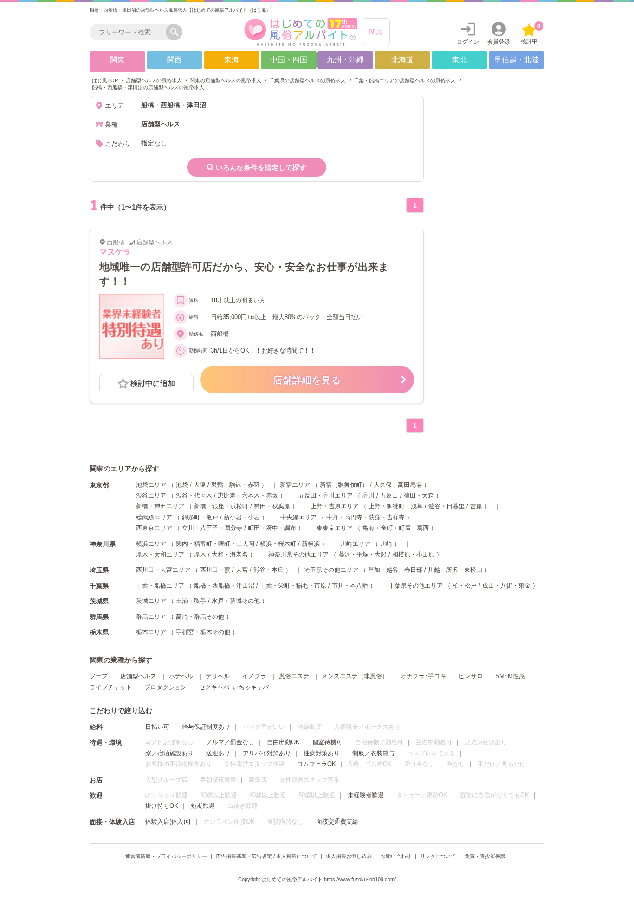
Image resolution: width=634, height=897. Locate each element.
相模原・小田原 (413, 554)
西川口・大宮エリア (163, 569)
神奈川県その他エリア (298, 554)
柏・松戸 (465, 585)
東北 (459, 60)
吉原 (476, 506)
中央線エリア (298, 517)
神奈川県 (103, 544)
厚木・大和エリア (160, 554)
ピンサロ (471, 676)
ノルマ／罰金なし (230, 742)
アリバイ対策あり (267, 753)
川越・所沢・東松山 (455, 569)
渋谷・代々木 (194, 495)
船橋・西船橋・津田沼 (224, 585)
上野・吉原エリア (335, 506)
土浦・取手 (191, 600)
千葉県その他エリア (415, 585)
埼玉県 (99, 570)
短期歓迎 (203, 805)
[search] (130, 32)
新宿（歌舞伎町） (344, 484)
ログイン (468, 42)
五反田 (389, 495)
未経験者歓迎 (366, 795)
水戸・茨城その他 (236, 600)
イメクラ (254, 676)
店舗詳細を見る (307, 380)
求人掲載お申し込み (349, 856)
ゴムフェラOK (316, 763)
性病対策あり (322, 753)
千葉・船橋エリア (160, 585)
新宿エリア (295, 484)
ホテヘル (181, 676)
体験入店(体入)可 (168, 821)
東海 (231, 60)
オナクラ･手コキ (423, 676)
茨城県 (99, 601)
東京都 (99, 485)
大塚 (200, 484)
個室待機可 (327, 742)
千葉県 (99, 585)
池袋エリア (151, 484)
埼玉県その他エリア (331, 569)
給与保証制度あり (206, 726)
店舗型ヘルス (138, 676)
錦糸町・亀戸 (200, 517)
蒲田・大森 (419, 495)
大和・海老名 (230, 554)
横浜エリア (151, 543)
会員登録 (498, 42)
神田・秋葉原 (272, 506)
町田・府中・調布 (272, 527)
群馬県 (99, 617)
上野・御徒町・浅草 (396, 506)
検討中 (531, 34)
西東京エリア (154, 527)
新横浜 (311, 543)
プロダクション (165, 687)
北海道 (402, 60)
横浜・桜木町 (278, 543)
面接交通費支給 (337, 821)
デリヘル (218, 676)
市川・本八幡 (350, 585)
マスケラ (115, 252)
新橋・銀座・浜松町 (221, 506)
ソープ (99, 676)
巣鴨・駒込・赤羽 (235, 484)
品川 (368, 495)
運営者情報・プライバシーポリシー (166, 856)
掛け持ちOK (161, 805)
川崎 (386, 543)
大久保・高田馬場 (398, 484)
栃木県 (99, 632)
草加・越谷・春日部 (395, 569)
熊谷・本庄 (268, 569)
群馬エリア (151, 616)
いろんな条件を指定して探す (261, 167)
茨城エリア (151, 600)
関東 (375, 32)
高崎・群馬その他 (200, 616)
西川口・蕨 (215, 569)
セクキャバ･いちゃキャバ (234, 687)
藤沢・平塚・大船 (362, 554)
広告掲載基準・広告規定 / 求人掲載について (266, 856)
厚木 (200, 554)
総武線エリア (154, 517)
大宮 (242, 569)
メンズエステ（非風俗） (355, 676)
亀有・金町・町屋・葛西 (395, 527)
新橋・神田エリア (160, 506)
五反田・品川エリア (325, 495)
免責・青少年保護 (485, 856)
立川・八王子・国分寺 (212, 527)
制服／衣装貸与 (373, 753)
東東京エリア (335, 527)
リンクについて (438, 856)
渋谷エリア (151, 495)
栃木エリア (151, 632)
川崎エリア (355, 543)
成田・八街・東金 (506, 585)
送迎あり (218, 753)
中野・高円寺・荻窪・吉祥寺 (365, 517)
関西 (174, 60)
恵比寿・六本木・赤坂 (248, 495)
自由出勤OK (283, 742)
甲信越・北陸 (516, 60)
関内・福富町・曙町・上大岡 (215, 543)
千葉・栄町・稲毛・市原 (293, 585)
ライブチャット (111, 687)
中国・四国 (288, 60)
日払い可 (157, 726)
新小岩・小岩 (242, 517)
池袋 (182, 484)
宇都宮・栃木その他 (203, 632)
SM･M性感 (510, 676)
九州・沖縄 (345, 60)
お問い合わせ (396, 856)
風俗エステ (294, 676)
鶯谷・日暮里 (446, 506)
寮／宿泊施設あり (169, 753)
